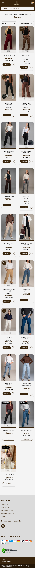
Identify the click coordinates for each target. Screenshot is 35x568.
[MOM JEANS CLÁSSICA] (30, 300)
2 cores (26, 51)
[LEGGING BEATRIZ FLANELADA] (30, 161)
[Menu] (3, 3)
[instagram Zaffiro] (3, 526)
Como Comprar (5, 507)
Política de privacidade (7, 513)
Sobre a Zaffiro (5, 504)
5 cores (8, 51)
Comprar (6, 64)
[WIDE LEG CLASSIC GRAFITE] (30, 207)
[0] (31, 3)
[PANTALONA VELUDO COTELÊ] (13, 301)
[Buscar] (32, 8)
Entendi (31, 565)
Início (5, 14)
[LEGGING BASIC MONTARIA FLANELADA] (13, 115)
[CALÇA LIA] (13, 347)
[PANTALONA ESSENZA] (13, 64)
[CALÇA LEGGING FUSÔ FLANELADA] (30, 253)
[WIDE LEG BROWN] (13, 205)
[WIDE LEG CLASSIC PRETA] (13, 161)
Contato (3, 516)
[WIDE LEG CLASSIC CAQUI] (13, 253)
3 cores (8, 285)
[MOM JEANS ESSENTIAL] (13, 393)
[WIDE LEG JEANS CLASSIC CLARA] (30, 394)
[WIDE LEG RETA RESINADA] (30, 67)
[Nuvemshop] (6, 561)
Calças (10, 14)
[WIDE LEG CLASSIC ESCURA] (30, 347)
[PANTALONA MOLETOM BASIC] (30, 115)
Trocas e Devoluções (7, 510)
